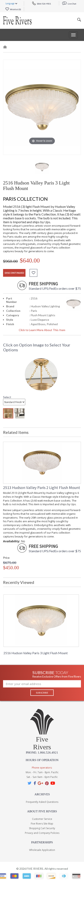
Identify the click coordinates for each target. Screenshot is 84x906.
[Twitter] (30, 783)
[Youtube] (52, 783)
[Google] (40, 783)
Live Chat (71, 3)
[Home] (5, 47)
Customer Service (42, 819)
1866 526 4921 (43, 3)
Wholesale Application (42, 850)
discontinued (14, 272)
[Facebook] (34, 783)
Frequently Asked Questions (42, 802)
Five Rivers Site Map (42, 823)
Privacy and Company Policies (42, 833)
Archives (42, 794)
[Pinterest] (47, 783)
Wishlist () (15, 9)
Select (7, 397)
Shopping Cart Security (42, 828)
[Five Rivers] (17, 20)
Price (6, 557)
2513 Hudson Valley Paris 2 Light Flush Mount (41, 487)
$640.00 (30, 260)
